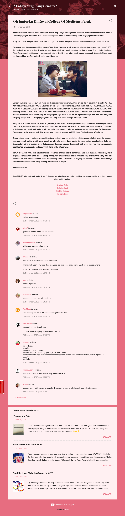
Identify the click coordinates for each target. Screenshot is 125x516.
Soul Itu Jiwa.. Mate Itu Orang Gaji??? (33, 473)
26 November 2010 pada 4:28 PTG (36, 235)
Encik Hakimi (62, 194)
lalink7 (25, 228)
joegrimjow (27, 213)
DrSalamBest (62, 188)
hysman (26, 342)
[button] (110, 21)
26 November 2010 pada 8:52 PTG (36, 377)
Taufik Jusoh (28, 370)
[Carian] (115, 6)
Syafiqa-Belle (62, 185)
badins (67, 509)
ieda (24, 280)
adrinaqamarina (29, 242)
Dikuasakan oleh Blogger (64, 505)
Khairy (25, 384)
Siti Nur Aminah (62, 191)
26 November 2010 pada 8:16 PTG (36, 335)
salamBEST (27, 323)
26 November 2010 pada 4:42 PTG (36, 250)
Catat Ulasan (21, 397)
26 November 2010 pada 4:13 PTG (36, 221)
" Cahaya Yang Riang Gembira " (35, 6)
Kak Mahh (27, 309)
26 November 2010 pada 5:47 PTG (36, 287)
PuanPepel (27, 294)
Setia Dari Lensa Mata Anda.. (28, 444)
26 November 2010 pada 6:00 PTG (36, 316)
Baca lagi (107, 437)
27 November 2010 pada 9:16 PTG (36, 392)
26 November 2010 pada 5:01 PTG (36, 273)
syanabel (26, 257)
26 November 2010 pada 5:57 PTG (36, 302)
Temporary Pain (21, 416)
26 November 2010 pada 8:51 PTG (36, 363)
